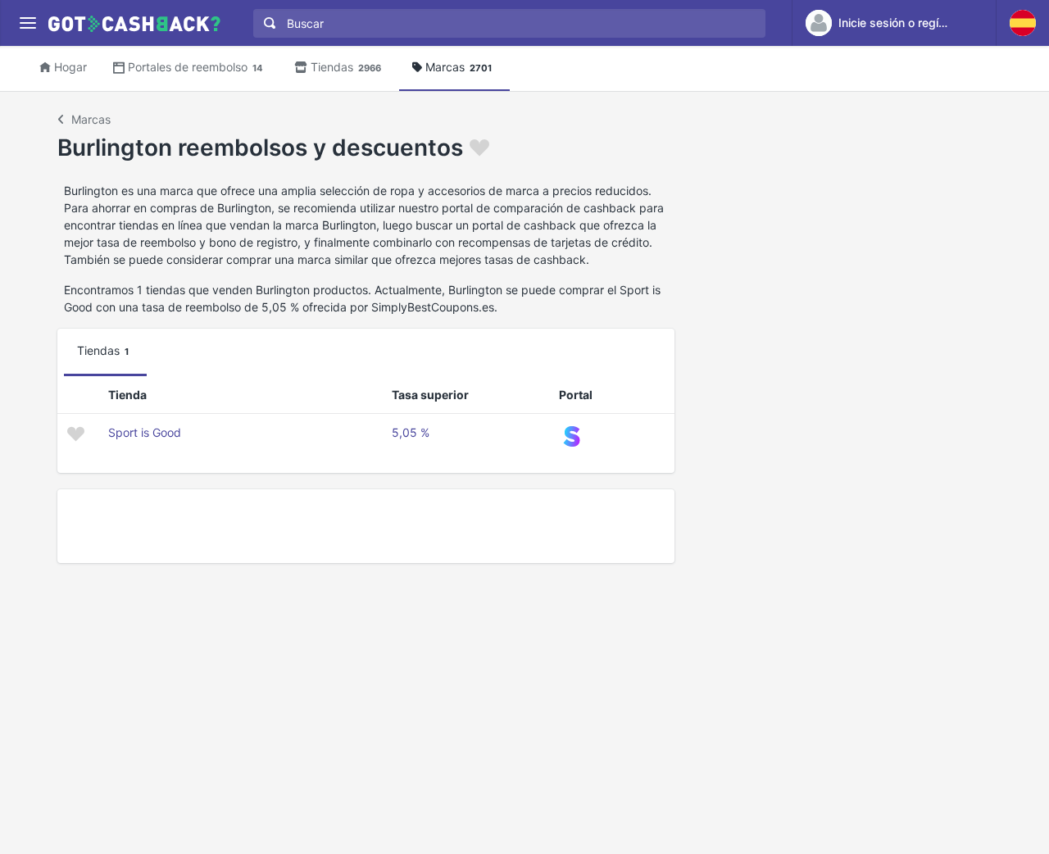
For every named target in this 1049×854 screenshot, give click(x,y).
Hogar (70, 67)
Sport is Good (144, 432)
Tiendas (346, 67)
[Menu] (27, 23)
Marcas (458, 67)
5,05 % (410, 432)
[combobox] (505, 23)
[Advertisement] (365, 526)
